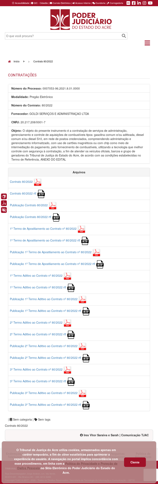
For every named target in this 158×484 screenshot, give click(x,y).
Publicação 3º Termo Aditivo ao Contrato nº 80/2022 (44, 393)
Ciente (134, 462)
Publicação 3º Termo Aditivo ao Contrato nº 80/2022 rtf (46, 404)
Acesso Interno (83, 3)
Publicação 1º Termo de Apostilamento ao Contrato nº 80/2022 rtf (53, 264)
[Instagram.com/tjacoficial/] (144, 3)
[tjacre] (139, 3)
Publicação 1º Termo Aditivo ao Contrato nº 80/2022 (44, 299)
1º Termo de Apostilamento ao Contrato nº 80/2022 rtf (45, 240)
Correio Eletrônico (61, 3)
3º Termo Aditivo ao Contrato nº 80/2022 (36, 369)
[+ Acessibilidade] (4, 210)
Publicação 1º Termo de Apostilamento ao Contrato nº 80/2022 (51, 252)
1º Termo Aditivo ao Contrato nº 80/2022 (36, 275)
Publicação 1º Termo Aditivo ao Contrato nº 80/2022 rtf (46, 311)
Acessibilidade (22, 3)
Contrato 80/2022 (22, 182)
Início (16, 61)
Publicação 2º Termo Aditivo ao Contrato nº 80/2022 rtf (46, 358)
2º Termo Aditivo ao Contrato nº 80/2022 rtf (38, 334)
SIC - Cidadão (40, 3)
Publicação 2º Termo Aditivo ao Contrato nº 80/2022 (44, 346)
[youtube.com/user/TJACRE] (150, 3)
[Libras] (4, 196)
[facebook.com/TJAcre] (133, 3)
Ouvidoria (100, 3)
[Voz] (4, 203)
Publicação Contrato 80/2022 (29, 205)
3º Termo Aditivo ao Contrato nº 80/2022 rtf (38, 381)
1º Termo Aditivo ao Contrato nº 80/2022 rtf (38, 287)
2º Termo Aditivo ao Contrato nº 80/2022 (36, 322)
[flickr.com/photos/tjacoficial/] (128, 3)
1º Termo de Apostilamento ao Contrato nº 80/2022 (43, 228)
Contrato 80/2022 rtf (23, 193)
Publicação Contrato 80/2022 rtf (31, 217)
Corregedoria (116, 3)
